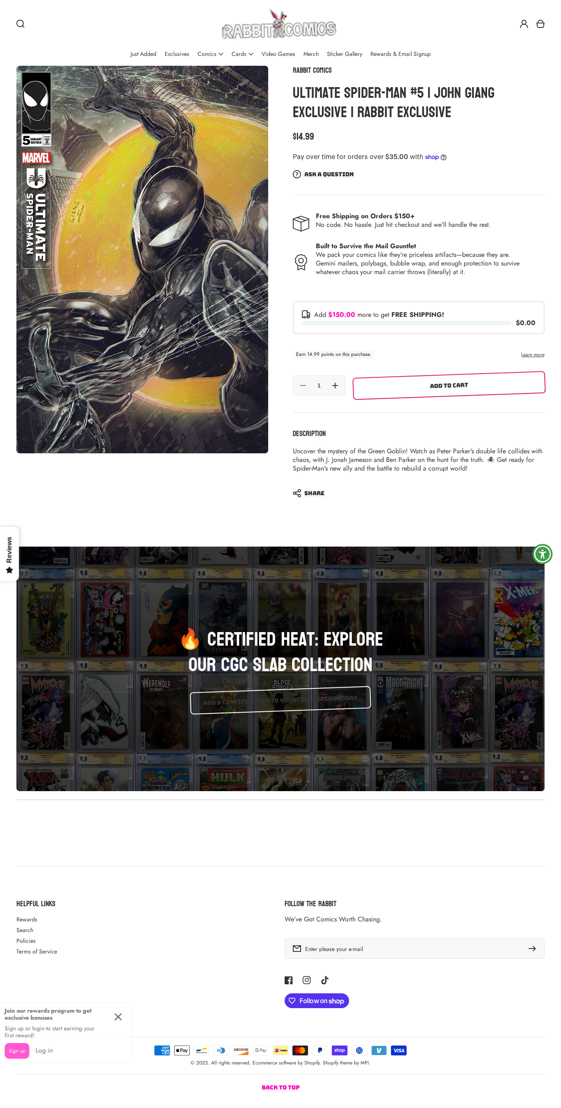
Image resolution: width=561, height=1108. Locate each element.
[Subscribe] (534, 948)
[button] (210, 54)
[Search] (20, 24)
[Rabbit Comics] (278, 23)
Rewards (26, 919)
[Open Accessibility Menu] (542, 554)
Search (24, 930)
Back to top (281, 1087)
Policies (26, 940)
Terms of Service (36, 951)
